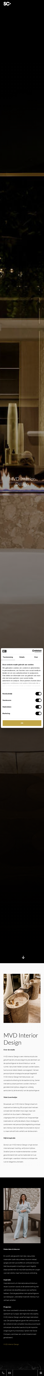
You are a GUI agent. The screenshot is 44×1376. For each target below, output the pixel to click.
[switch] (38, 700)
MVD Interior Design (11, 1344)
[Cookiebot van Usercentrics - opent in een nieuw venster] (32, 651)
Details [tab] (22, 657)
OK (22, 723)
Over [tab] (36, 657)
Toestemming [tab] (8, 657)
